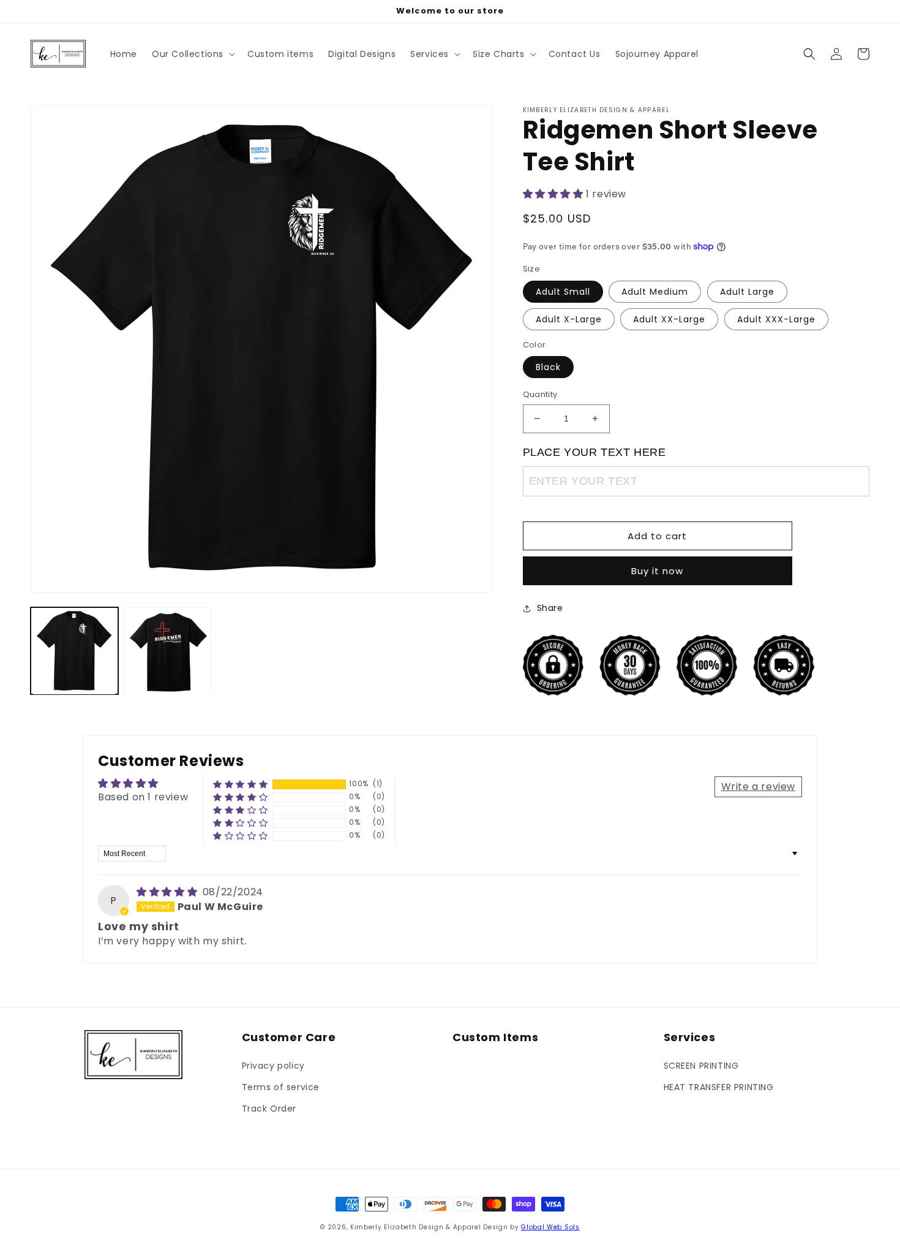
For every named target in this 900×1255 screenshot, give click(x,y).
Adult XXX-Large (776, 319)
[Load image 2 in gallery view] (168, 651)
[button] (192, 54)
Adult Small (563, 292)
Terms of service (281, 1087)
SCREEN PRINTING (701, 1066)
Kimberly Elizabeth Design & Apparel (415, 1227)
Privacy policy (273, 1066)
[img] (168, 892)
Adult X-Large (569, 319)
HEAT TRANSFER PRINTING (719, 1087)
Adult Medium (654, 292)
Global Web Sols (550, 1227)
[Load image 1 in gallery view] (74, 651)
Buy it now (657, 570)
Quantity (540, 394)
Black (548, 367)
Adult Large (747, 292)
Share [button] (550, 608)
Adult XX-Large (669, 319)
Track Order (269, 1108)
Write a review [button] (758, 786)
